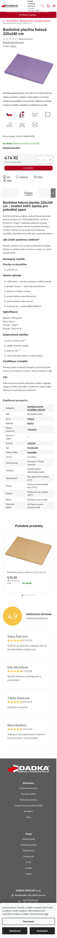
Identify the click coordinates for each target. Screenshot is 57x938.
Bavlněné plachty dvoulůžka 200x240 (36, 408)
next (52, 560)
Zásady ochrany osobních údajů (28, 805)
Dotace (28, 873)
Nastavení (28, 921)
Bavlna (30, 423)
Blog (29, 817)
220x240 (31, 443)
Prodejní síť (28, 856)
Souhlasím (42, 931)
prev (4, 560)
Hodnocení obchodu (28, 788)
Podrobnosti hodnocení (13, 42)
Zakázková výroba (28, 844)
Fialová (30, 418)
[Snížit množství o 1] (38, 160)
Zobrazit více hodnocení (37, 618)
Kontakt (28, 868)
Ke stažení (28, 811)
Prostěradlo (32, 447)
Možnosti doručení (11, 147)
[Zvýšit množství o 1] (50, 160)
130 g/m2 (31, 429)
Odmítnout (15, 931)
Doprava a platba (28, 793)
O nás (28, 862)
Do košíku (28, 168)
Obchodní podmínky (28, 799)
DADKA (13, 46)
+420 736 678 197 (30, 900)
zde (46, 914)
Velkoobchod (28, 850)
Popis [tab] (28, 193)
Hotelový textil (28, 839)
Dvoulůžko (32, 452)
